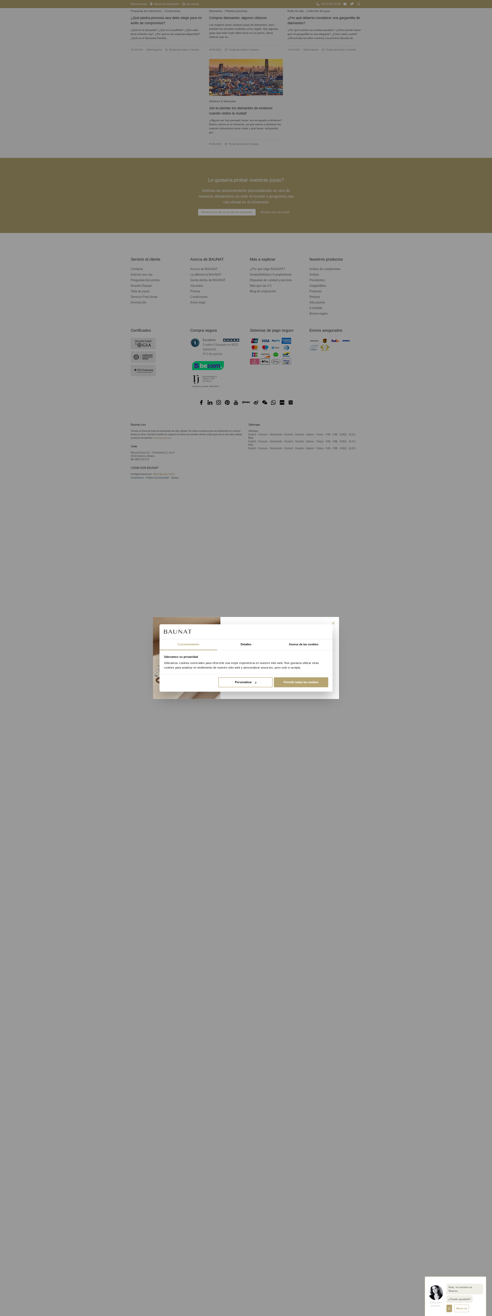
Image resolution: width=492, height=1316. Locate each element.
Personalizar (243, 682)
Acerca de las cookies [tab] (303, 644)
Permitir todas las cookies (301, 682)
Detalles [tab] (246, 644)
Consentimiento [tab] (188, 644)
